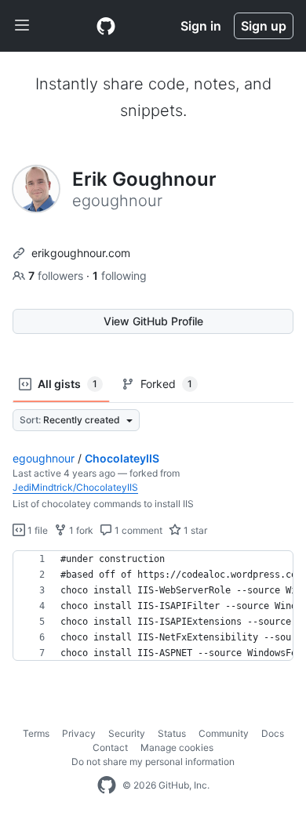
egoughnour (44, 458)
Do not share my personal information (153, 761)
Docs (272, 733)
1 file (36, 530)
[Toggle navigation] (22, 26)
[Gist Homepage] (106, 25)
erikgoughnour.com (80, 252)
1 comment (137, 530)
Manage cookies (176, 747)
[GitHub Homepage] (106, 785)
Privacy (79, 733)
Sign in (200, 26)
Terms (36, 733)
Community (224, 733)
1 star (194, 530)
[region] (153, 606)
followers (57, 275)
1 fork (80, 530)
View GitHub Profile (153, 321)
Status (172, 733)
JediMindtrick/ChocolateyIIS (75, 487)
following (120, 275)
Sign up (263, 26)
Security (126, 733)
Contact (110, 747)
